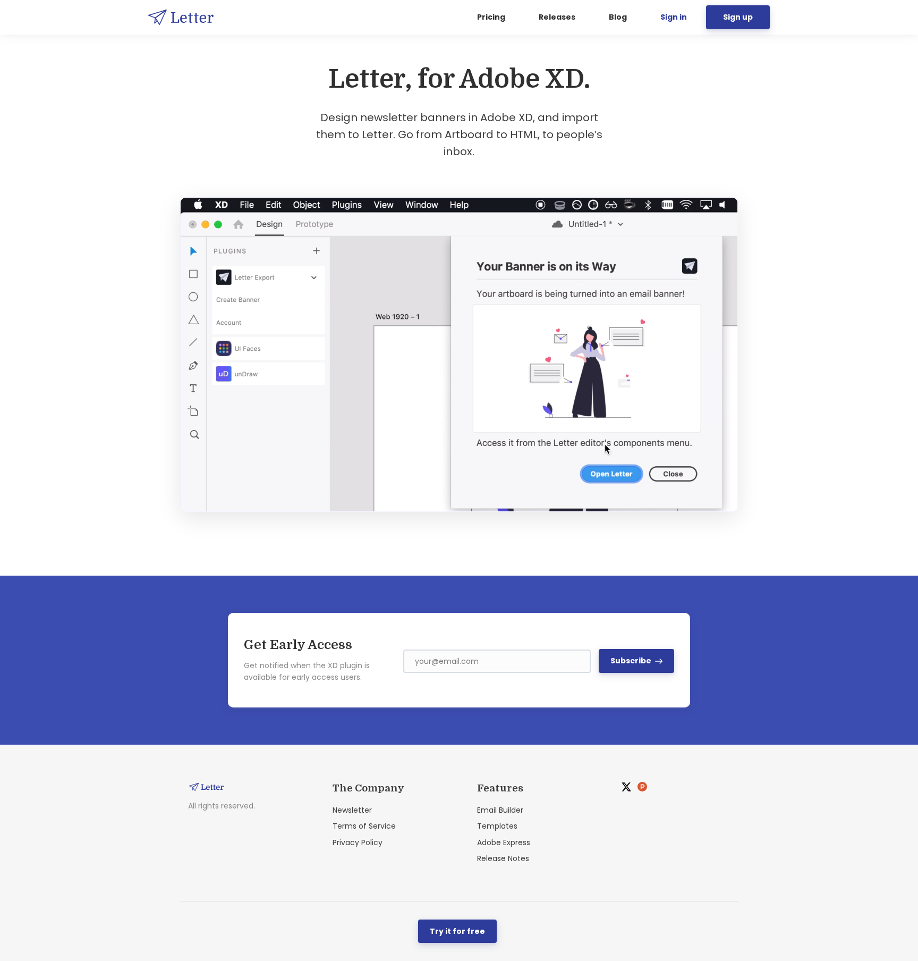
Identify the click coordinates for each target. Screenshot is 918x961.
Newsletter (352, 810)
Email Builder (500, 810)
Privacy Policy (357, 842)
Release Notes (503, 858)
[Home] (183, 17)
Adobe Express (503, 842)
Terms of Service (364, 826)
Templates (497, 826)
